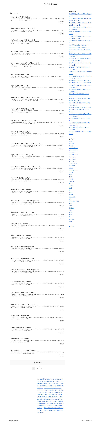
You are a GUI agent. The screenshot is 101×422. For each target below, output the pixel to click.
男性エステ (72, 197)
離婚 (70, 221)
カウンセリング (73, 148)
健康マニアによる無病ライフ (48, 385)
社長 (70, 203)
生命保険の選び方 (49, 381)
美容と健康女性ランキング (49, 401)
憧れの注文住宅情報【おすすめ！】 (79, 47)
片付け (71, 194)
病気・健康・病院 (74, 201)
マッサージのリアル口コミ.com (52, 388)
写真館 (71, 179)
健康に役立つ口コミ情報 (55, 397)
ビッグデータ (73, 161)
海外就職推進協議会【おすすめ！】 (79, 45)
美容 (70, 210)
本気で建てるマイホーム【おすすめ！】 (80, 83)
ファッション (73, 163)
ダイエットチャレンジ (55, 392)
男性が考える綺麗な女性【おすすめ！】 (80, 107)
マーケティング (73, 170)
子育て (71, 183)
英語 (70, 212)
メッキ (71, 172)
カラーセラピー (73, 150)
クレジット (72, 152)
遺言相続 (71, 219)
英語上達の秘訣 (59, 390)
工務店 (71, 185)
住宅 (70, 174)
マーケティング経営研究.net (48, 410)
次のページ (38, 362)
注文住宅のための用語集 (54, 403)
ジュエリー (72, 157)
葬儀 (70, 214)
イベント (71, 143)
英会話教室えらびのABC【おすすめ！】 (80, 80)
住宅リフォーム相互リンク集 (45, 390)
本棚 (70, 188)
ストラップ (72, 159)
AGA (70, 141)
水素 (70, 192)
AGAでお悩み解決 (42, 394)
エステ (71, 145)
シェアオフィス (73, 154)
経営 (70, 205)
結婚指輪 (71, 208)
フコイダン (72, 165)
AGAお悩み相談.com (43, 399)
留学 (70, 199)
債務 (70, 177)
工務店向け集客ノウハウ (47, 379)
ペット (71, 168)
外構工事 (71, 181)
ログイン (71, 226)
